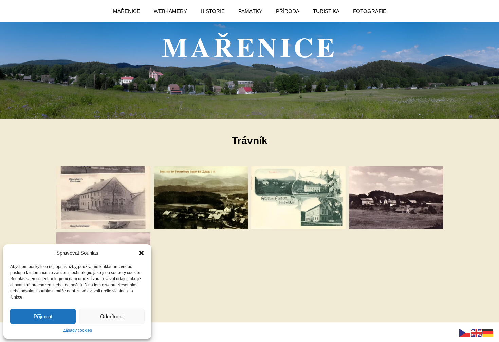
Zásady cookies (77, 330)
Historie (213, 11)
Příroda (287, 11)
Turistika (326, 11)
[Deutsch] (488, 332)
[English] (476, 332)
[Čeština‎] (465, 332)
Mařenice (126, 11)
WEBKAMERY (170, 11)
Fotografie (369, 11)
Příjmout (43, 316)
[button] (141, 253)
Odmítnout (112, 316)
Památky (250, 11)
